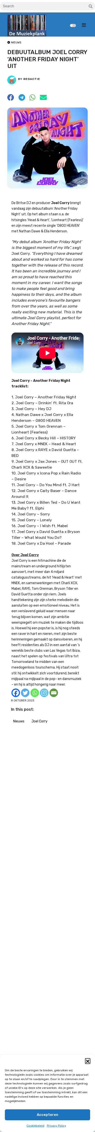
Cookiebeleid (35, 1125)
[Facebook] (15, 693)
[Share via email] (43, 99)
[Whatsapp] (34, 693)
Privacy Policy (56, 1125)
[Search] (90, 6)
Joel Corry (39, 721)
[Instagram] (44, 693)
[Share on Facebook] (10, 99)
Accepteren (47, 1114)
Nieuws (18, 721)
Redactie (31, 79)
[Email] (53, 693)
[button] (87, 1060)
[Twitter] (25, 693)
